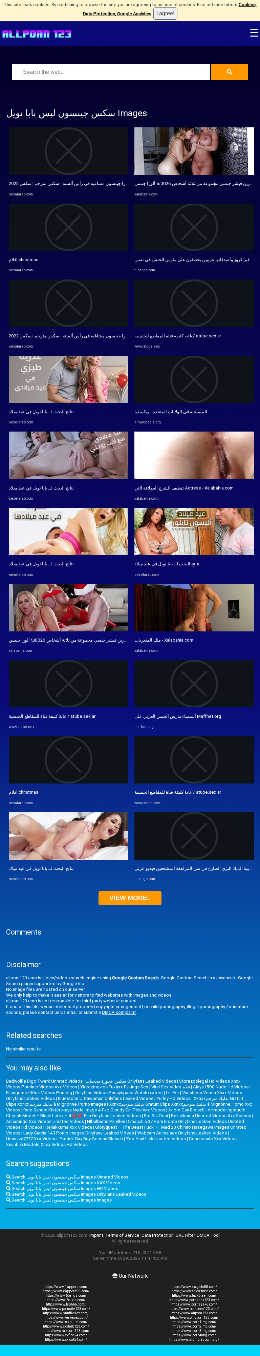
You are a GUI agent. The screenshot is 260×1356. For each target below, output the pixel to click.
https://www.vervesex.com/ (66, 1317)
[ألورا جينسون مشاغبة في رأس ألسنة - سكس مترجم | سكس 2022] (68, 173)
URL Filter (185, 1235)
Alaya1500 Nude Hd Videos (220, 1087)
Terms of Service (122, 1235)
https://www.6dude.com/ (65, 1300)
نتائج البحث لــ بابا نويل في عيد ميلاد (41, 412)
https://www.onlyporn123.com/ (194, 1317)
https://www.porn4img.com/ (194, 1335)
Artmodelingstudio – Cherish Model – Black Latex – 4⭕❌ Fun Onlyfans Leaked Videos (128, 1113)
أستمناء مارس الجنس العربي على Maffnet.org (177, 716)
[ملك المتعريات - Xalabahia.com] (194, 630)
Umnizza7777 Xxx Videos (31, 1139)
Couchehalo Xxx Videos (213, 1139)
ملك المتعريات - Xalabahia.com (163, 640)
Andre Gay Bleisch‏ (186, 1110)
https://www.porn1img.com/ (194, 1322)
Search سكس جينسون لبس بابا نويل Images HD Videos (64, 1188)
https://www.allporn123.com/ (194, 1313)
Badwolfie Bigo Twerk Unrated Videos (44, 1081)
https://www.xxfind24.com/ (66, 1335)
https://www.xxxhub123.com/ (66, 1326)
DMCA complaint (119, 1012)
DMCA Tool (208, 1235)
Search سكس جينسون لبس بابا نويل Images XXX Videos (65, 1183)
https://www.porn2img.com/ (194, 1326)
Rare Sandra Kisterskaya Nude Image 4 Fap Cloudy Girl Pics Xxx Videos (94, 1110)
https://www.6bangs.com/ (66, 1295)
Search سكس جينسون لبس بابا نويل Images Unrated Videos (69, 1177)
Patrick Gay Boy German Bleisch (91, 1139)
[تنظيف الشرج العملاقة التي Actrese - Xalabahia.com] (194, 477)
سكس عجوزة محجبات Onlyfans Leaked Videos (131, 1081)
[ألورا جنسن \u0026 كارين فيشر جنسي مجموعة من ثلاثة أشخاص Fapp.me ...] (68, 630)
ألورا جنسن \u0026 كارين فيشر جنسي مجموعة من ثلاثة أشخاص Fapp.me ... (79, 640)
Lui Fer (172, 1093)
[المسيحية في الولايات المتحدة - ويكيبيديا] (194, 401)
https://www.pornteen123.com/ (194, 1309)
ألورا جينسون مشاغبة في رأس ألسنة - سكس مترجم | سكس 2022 (69, 183)
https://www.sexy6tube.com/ (194, 1291)
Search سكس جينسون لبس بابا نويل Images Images (61, 1200)
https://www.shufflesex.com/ (66, 1313)
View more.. (130, 897)
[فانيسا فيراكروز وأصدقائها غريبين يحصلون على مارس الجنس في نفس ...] (194, 249)
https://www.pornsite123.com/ (66, 1309)
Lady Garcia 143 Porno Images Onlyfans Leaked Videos (78, 1133)
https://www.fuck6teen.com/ (194, 1295)
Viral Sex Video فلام (170, 1087)
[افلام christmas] (68, 249)
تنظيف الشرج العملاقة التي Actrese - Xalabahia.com (184, 488)
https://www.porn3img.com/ (194, 1331)
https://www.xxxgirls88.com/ (194, 1287)
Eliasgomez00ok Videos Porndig (39, 1093)
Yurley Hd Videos (173, 1098)
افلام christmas (23, 260)
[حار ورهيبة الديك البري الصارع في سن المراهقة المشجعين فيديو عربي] (194, 858)
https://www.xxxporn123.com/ (65, 1331)
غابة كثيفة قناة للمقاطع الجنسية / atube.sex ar (52, 716)
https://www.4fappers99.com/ (66, 1291)
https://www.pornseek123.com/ (194, 1300)
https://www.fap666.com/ (66, 1304)
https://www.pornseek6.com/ (194, 1304)
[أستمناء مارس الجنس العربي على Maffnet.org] (194, 706)
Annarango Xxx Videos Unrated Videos (45, 1121)
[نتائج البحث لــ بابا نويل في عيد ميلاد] (68, 401)
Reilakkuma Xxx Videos (68, 1127)
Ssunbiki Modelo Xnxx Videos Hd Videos (47, 1144)
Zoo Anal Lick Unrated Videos (156, 1139)
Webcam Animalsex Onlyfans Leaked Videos (182, 1133)
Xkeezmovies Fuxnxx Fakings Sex (114, 1087)
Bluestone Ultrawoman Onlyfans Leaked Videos (105, 1098)
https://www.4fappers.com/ (66, 1287)
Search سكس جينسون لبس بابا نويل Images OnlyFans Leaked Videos (78, 1194)
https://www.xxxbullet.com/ (65, 1322)
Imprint (96, 1235)
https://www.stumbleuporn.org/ (194, 1339)
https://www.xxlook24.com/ (66, 1339)
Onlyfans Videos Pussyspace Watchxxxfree (119, 1093)
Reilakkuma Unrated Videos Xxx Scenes (211, 1116)
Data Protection (158, 1235)
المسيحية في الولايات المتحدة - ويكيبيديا (170, 412)
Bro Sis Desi (156, 1116)
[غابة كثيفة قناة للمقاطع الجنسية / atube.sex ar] (68, 706)
